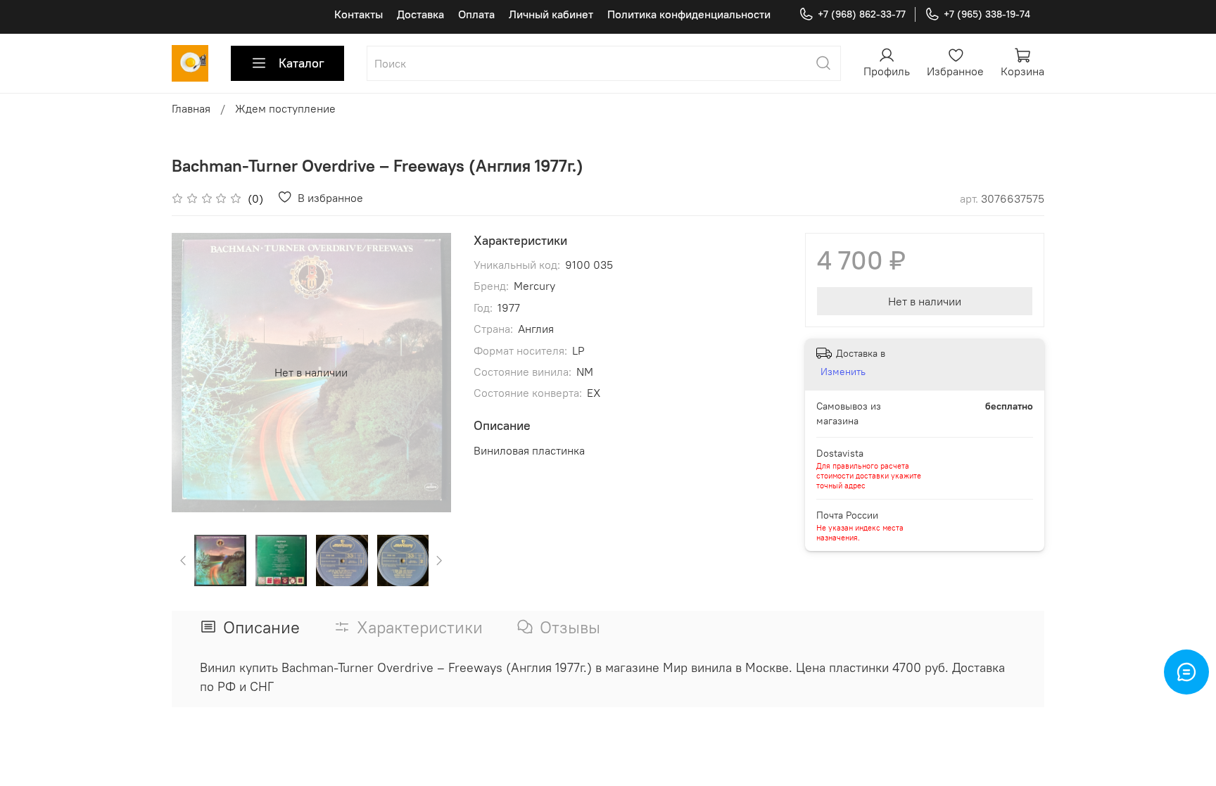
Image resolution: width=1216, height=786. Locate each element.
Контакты (358, 14)
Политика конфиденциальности (689, 14)
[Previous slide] (194, 372)
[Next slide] (428, 372)
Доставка (420, 14)
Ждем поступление (285, 108)
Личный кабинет (551, 14)
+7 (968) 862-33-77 (862, 14)
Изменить (843, 371)
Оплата (476, 14)
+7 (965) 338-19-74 (987, 14)
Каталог (301, 63)
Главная (191, 108)
